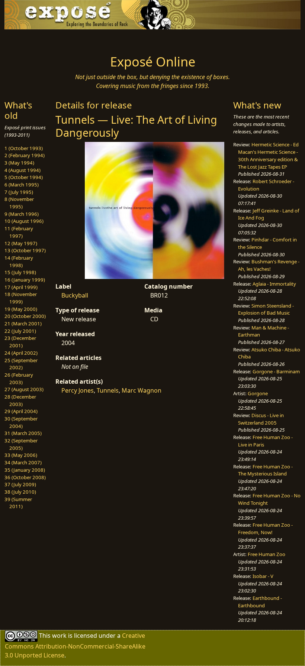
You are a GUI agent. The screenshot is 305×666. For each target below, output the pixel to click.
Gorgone (258, 393)
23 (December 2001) (20, 342)
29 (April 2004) (21, 411)
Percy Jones (77, 390)
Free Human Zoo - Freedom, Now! (265, 529)
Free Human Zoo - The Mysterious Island (265, 470)
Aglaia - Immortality (274, 283)
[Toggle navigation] (38, 39)
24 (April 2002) (21, 353)
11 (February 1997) (18, 232)
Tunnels (108, 390)
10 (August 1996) (24, 221)
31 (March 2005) (23, 433)
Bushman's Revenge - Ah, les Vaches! (268, 265)
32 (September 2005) (21, 444)
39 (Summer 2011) (18, 503)
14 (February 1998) (18, 261)
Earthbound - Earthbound (260, 602)
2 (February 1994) (24, 155)
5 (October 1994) (23, 177)
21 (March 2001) (23, 323)
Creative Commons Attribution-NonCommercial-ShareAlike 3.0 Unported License (75, 645)
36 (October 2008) (25, 477)
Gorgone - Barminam (276, 371)
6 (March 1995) (21, 184)
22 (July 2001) (20, 331)
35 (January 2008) (24, 470)
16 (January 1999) (24, 279)
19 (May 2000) (20, 309)
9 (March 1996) (21, 214)
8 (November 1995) (19, 203)
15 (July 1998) (20, 272)
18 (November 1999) (20, 298)
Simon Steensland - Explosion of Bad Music (266, 309)
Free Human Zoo (266, 554)
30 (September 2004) (21, 422)
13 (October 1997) (25, 250)
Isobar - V (263, 576)
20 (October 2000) (25, 316)
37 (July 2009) (20, 484)
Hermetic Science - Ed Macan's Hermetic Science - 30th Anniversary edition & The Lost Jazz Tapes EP (268, 155)
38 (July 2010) (20, 491)
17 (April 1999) (21, 287)
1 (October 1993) (23, 148)
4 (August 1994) (22, 170)
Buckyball (74, 295)
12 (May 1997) (20, 243)
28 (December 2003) (20, 400)
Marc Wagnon (141, 390)
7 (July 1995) (18, 192)
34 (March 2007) (23, 462)
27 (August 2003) (24, 389)
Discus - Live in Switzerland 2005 (261, 419)
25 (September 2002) (21, 364)
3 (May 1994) (19, 162)
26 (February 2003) (18, 378)
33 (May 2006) (20, 455)
